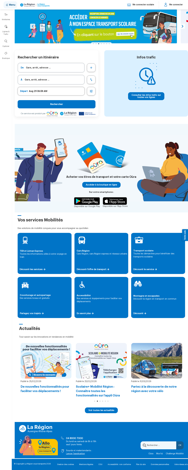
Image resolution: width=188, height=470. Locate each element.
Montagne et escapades (146, 296)
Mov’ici (159, 454)
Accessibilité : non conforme (119, 464)
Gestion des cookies (65, 464)
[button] (32, 26)
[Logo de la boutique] (34, 4)
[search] (55, 67)
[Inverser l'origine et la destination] (91, 79)
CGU (100, 464)
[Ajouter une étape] (91, 67)
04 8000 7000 (74, 438)
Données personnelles (160, 464)
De (22, 67)
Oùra (150, 454)
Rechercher (56, 104)
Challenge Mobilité (175, 454)
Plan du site (141, 464)
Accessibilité (84, 295)
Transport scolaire (143, 251)
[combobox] (51, 68)
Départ (24, 91)
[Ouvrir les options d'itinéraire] (91, 91)
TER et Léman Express (31, 251)
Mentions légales (86, 464)
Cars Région (83, 251)
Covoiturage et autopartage (35, 295)
